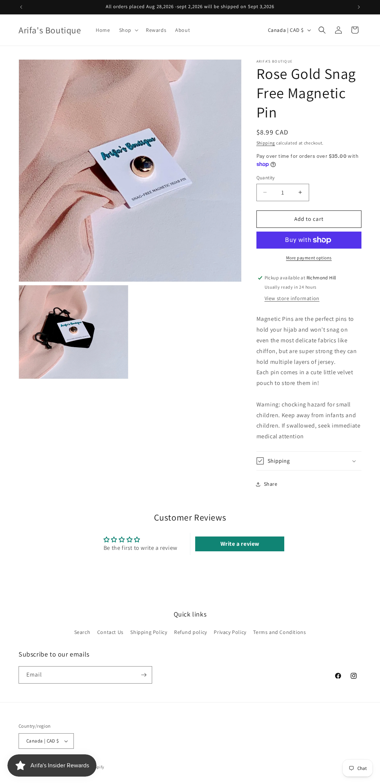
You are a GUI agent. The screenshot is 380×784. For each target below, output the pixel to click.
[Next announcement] (359, 7)
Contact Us (110, 632)
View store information (292, 298)
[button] (128, 30)
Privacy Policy (230, 632)
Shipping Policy (148, 632)
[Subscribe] (143, 675)
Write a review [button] (239, 544)
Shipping (265, 143)
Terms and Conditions (279, 632)
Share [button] (271, 484)
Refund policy (190, 632)
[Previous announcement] (21, 7)
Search (82, 632)
